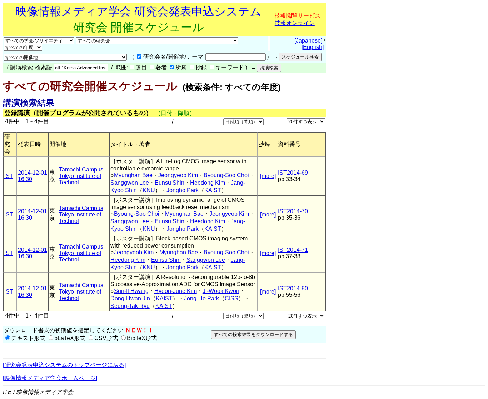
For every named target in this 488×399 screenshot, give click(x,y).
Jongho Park (182, 190)
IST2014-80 (293, 288)
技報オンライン (295, 23)
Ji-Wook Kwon (221, 291)
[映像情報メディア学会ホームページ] (50, 378)
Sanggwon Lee (129, 183)
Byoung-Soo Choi (226, 175)
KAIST (212, 190)
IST (8, 176)
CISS (231, 298)
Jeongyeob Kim (178, 175)
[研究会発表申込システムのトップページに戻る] (64, 365)
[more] (268, 176)
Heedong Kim (207, 183)
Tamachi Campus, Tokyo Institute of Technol (82, 175)
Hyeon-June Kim (175, 291)
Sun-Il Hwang (131, 291)
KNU (149, 190)
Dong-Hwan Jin (130, 298)
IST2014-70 (293, 211)
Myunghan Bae (133, 175)
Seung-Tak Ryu (130, 306)
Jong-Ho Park (201, 298)
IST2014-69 (293, 173)
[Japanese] (308, 41)
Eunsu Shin (169, 183)
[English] (313, 47)
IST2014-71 (293, 250)
